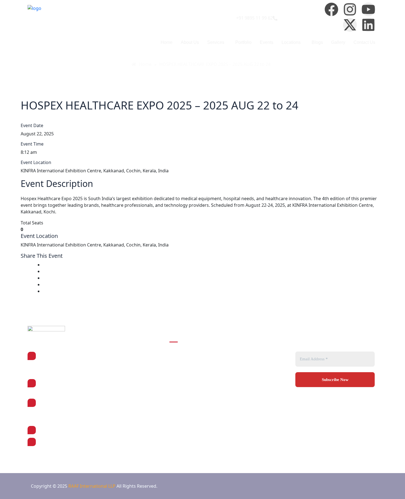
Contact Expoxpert (185, 398)
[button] (217, 42)
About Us (190, 42)
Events (266, 42)
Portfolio (243, 42)
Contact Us (364, 42)
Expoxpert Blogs (241, 398)
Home (166, 42)
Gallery (338, 42)
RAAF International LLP (92, 486)
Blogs (317, 42)
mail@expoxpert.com (60, 441)
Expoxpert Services (244, 369)
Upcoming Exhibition (186, 383)
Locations (291, 42)
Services (215, 42)
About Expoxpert (241, 355)
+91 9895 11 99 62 (57, 430)
